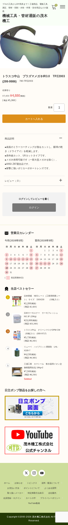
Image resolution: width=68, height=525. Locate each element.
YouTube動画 (34, 503)
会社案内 (52, 493)
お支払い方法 (13, 488)
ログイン (34, 207)
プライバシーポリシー (50, 498)
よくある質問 (50, 488)
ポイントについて (32, 488)
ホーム (7, 483)
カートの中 (31, 498)
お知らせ (18, 483)
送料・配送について (50, 483)
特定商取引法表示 (36, 493)
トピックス (32, 483)
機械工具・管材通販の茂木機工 (25, 18)
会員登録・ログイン (12, 498)
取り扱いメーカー (15, 493)
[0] (54, 8)
